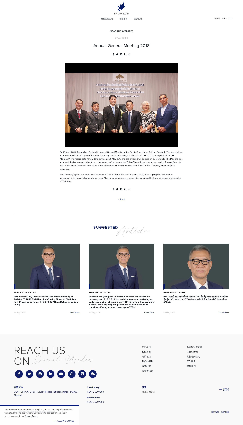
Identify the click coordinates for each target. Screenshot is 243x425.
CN (223, 18)
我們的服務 (147, 361)
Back (122, 199)
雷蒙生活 (138, 19)
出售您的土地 (193, 356)
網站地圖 (225, 412)
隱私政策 (215, 412)
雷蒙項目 (123, 19)
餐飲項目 (146, 351)
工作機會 (191, 361)
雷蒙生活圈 (192, 351)
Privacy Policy (31, 416)
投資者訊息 (147, 371)
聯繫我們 (191, 366)
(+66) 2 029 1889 (95, 402)
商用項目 (146, 356)
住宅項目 (146, 347)
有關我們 (146, 366)
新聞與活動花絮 (194, 347)
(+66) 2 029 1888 (95, 391)
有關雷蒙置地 (107, 19)
